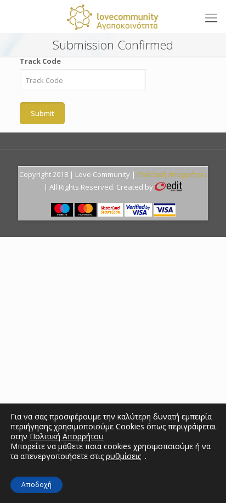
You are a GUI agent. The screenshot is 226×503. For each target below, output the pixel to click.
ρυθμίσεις (123, 456)
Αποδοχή (36, 484)
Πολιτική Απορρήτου (172, 174)
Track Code (40, 61)
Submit (42, 113)
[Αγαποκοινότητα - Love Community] (113, 16)
